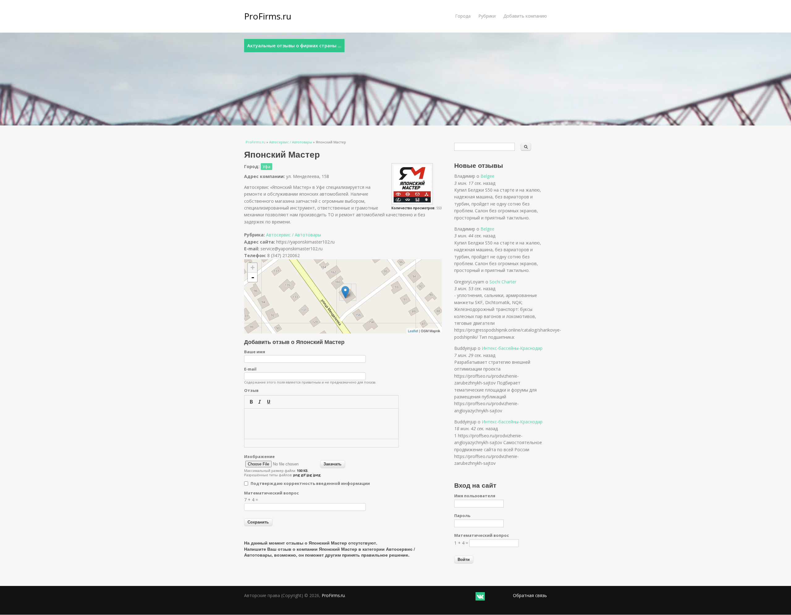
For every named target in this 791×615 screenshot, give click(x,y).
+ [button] (253, 267)
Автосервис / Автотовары (290, 142)
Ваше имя (254, 351)
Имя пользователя (474, 495)
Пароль (462, 515)
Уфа (266, 166)
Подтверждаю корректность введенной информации (310, 483)
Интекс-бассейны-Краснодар (512, 348)
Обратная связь (530, 595)
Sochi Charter (502, 282)
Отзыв (251, 390)
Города (463, 16)
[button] (251, 402)
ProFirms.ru (267, 16)
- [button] (253, 277)
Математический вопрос (271, 493)
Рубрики (487, 16)
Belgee (487, 176)
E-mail (250, 369)
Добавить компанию (525, 16)
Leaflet (413, 330)
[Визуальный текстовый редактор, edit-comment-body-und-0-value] (321, 424)
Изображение (259, 456)
